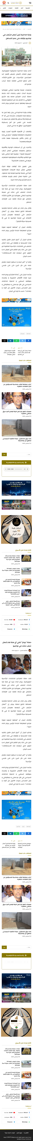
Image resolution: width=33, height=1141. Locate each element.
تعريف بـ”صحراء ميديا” (10, 1133)
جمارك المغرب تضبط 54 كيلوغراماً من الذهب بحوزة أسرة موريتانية (11, 570)
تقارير (4, 8)
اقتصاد (16, 8)
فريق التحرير (19, 1133)
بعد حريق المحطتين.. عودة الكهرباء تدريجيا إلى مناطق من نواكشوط (17, 439)
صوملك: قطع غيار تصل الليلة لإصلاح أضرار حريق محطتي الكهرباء (17, 412)
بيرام (23, 826)
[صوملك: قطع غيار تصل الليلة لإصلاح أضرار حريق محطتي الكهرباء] (16, 400)
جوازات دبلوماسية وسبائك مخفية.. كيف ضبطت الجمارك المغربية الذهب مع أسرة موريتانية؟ (12, 558)
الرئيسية (28, 8)
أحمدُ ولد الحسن (23, 650)
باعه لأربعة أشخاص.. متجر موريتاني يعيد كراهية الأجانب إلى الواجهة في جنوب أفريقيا (11, 603)
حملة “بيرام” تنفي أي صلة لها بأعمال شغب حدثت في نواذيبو (24, 352)
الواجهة (28, 334)
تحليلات (10, 8)
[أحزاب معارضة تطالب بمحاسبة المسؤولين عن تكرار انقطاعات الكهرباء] (16, 373)
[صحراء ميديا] (16, 3)
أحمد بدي (25, 43)
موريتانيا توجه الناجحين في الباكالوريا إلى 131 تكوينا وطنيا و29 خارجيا (11, 581)
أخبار (22, 8)
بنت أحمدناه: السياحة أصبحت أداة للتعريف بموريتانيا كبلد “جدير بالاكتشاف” (12, 592)
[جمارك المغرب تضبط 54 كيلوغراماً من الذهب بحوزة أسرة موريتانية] (26, 570)
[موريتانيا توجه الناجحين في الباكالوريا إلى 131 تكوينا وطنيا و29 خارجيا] (26, 581)
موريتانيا (22, 334)
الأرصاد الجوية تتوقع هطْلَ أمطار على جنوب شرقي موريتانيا (9, 352)
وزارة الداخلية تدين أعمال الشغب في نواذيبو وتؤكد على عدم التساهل (8, 845)
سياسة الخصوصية (21, 1139)
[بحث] (8, 3)
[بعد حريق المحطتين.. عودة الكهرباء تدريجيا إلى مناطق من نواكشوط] (16, 427)
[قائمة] (30, 3)
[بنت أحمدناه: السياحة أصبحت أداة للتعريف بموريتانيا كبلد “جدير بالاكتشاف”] (26, 592)
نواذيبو (18, 826)
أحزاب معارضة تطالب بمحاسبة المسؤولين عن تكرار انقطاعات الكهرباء (17, 385)
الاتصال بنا (26, 1133)
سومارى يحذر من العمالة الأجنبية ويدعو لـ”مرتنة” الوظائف (24, 845)
